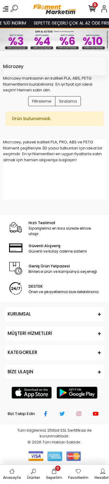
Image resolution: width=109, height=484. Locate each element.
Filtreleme (41, 101)
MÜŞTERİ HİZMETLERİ (30, 333)
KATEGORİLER (22, 352)
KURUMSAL (19, 314)
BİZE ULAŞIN (20, 371)
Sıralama (68, 101)
